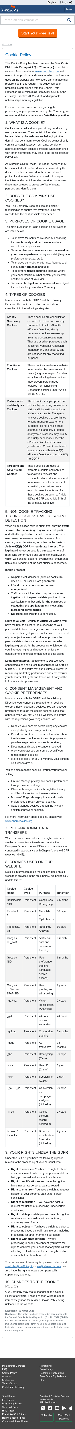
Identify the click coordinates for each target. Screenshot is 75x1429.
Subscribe (46, 1415)
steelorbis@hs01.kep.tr (19, 1266)
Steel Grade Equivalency (53, 1376)
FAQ (4, 1369)
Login (65, 2)
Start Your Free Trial (37, 33)
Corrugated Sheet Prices (15, 1421)
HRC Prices (8, 1410)
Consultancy (46, 1369)
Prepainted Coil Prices (14, 1414)
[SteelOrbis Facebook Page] (50, 1408)
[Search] (69, 20)
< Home (7, 44)
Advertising (46, 1365)
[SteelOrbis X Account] (43, 1408)
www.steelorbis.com (47, 71)
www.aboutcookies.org (18, 820)
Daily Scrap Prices (12, 1403)
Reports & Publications (52, 1373)
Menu (69, 9)
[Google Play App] (64, 1408)
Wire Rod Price (10, 1407)
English (52, 2)
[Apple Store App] (71, 1408)
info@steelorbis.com (49, 1266)
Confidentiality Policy (13, 1387)
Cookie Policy (9, 1373)
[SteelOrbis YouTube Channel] (57, 1408)
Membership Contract (13, 1365)
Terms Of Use (9, 1383)
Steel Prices (8, 1396)
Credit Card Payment (64, 1417)
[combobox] (37, 20)
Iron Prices (8, 1400)
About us (7, 1376)
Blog (42, 1380)
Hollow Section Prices (13, 1417)
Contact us (8, 1380)
